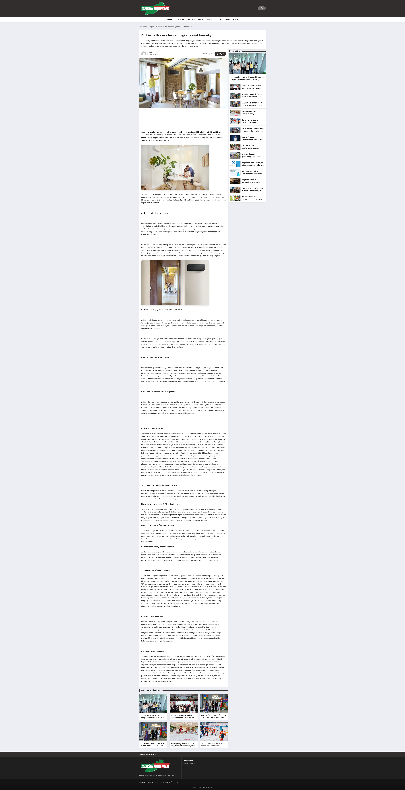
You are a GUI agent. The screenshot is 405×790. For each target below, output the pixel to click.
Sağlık (200, 19)
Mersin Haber (197, 787)
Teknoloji (210, 19)
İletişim (192, 763)
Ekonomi (191, 19)
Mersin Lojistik (207, 787)
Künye (186, 763)
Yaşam (227, 19)
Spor (220, 19)
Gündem (181, 19)
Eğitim (235, 19)
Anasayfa (171, 19)
